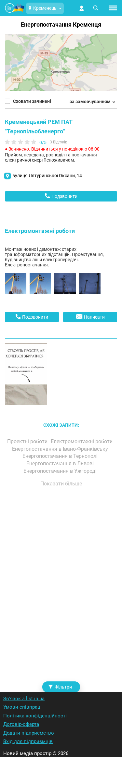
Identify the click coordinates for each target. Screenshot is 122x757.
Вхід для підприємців (28, 741)
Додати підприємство (28, 733)
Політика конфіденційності (35, 716)
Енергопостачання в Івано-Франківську (60, 449)
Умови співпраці (22, 707)
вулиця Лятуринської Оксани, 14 (47, 175)
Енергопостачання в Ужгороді (60, 471)
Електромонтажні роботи (40, 230)
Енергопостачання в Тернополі (60, 456)
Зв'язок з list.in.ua (24, 699)
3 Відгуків (58, 142)
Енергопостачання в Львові (60, 463)
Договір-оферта (21, 724)
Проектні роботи (28, 441)
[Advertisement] (61, 581)
